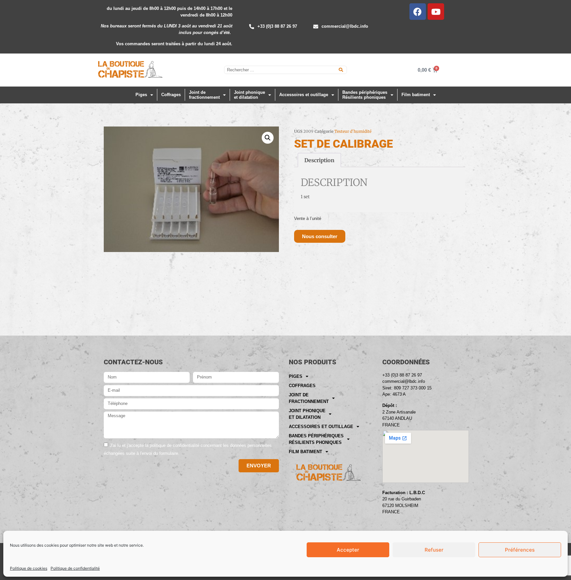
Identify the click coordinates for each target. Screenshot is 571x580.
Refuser (434, 550)
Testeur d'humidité (352, 131)
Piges (141, 94)
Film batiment (415, 94)
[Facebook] (417, 11)
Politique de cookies (28, 568)
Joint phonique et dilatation (249, 95)
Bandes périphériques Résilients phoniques (364, 95)
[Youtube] (436, 11)
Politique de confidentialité (75, 568)
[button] (268, 138)
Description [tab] (319, 160)
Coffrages (171, 94)
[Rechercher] (341, 70)
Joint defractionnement (204, 95)
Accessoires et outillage (303, 94)
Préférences (520, 550)
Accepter (348, 550)
